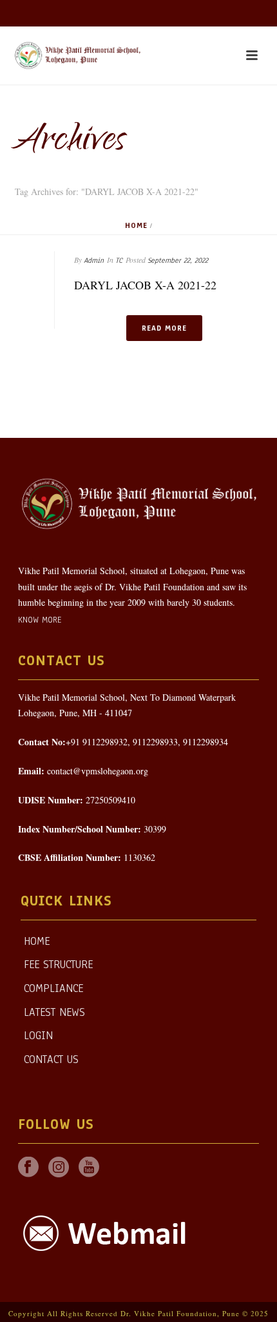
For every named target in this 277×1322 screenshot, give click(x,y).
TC (118, 260)
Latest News (54, 1012)
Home (136, 225)
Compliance (53, 988)
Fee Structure (58, 964)
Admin (94, 260)
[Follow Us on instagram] (58, 1168)
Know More (39, 620)
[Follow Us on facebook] (28, 1168)
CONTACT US (51, 1059)
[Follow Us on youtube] (89, 1168)
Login (38, 1035)
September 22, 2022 (178, 260)
